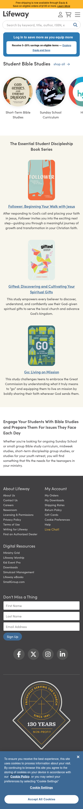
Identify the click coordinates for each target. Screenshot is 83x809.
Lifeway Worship (13, 557)
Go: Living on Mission (41, 371)
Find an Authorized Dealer (20, 534)
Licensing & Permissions (18, 515)
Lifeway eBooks (13, 577)
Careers (8, 505)
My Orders (51, 495)
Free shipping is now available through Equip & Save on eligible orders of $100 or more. (41, 4)
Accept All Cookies (41, 799)
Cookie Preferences (57, 519)
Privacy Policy (12, 519)
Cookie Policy (20, 776)
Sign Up (12, 636)
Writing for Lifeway (15, 529)
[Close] (78, 756)
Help (48, 524)
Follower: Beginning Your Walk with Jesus (41, 206)
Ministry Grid (11, 553)
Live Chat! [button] (52, 529)
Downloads (10, 567)
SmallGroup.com (14, 582)
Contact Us (10, 500)
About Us (9, 495)
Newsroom (10, 510)
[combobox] (41, 25)
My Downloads (54, 500)
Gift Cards (51, 515)
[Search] (74, 25)
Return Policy (53, 510)
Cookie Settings (41, 787)
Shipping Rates (54, 505)
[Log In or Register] (60, 14)
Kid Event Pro (12, 562)
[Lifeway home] (16, 14)
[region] (41, 780)
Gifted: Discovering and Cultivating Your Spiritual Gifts (41, 289)
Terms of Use (11, 524)
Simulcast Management (18, 572)
